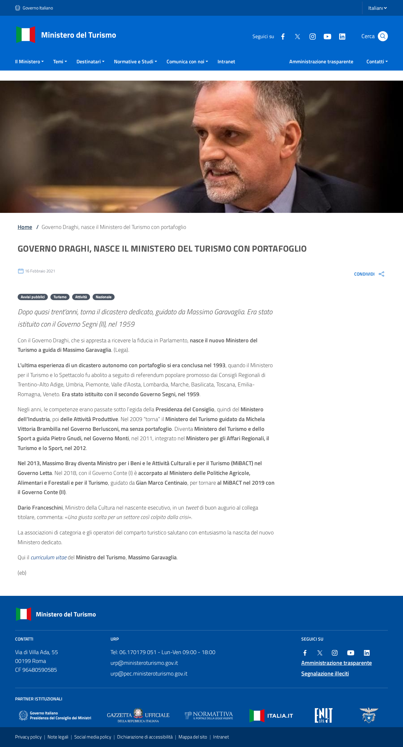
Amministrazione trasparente (321, 61)
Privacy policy (29, 736)
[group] (369, 273)
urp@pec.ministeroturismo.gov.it (149, 673)
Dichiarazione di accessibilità (145, 736)
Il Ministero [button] (27, 61)
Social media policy (93, 736)
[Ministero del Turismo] (66, 34)
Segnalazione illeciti (325, 673)
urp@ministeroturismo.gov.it (144, 663)
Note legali (58, 736)
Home (25, 227)
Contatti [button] (375, 61)
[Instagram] (312, 36)
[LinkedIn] (342, 36)
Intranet (226, 61)
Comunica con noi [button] (185, 61)
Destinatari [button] (89, 61)
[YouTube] (327, 36)
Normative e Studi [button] (133, 61)
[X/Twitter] (297, 36)
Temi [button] (58, 61)
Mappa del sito (193, 736)
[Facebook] (283, 36)
